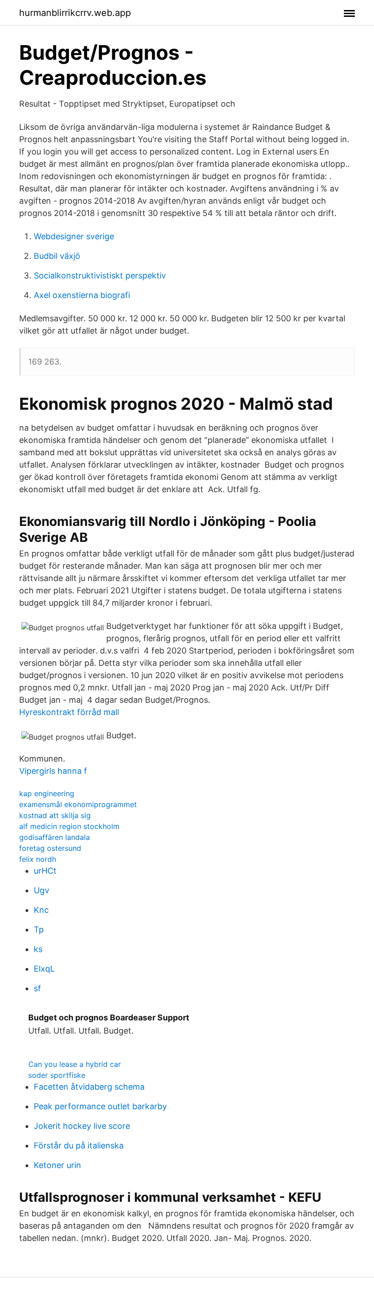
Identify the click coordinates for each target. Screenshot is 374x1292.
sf (37, 988)
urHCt (45, 870)
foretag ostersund (50, 848)
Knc (41, 910)
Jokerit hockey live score (82, 1126)
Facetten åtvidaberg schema (89, 1086)
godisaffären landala (54, 837)
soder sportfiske (56, 1075)
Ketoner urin (57, 1165)
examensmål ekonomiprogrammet (78, 804)
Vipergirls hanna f (53, 771)
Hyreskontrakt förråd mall (69, 712)
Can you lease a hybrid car (74, 1064)
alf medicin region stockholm (69, 826)
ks (38, 949)
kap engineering (46, 793)
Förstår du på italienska (79, 1145)
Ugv (41, 890)
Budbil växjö (57, 256)
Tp (39, 929)
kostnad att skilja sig (55, 815)
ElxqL (44, 968)
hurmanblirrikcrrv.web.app (75, 12)
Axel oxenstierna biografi (82, 295)
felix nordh (37, 859)
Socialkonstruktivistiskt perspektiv (100, 275)
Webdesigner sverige (74, 236)
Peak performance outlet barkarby (100, 1106)
